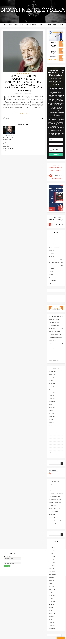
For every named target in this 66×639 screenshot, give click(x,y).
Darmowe (41, 24)
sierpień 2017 (52, 422)
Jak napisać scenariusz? (54, 247)
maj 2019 (51, 419)
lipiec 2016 (51, 434)
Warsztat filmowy (52, 280)
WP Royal (13, 573)
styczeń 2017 (52, 428)
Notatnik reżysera (33, 10)
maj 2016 (51, 437)
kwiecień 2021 (52, 389)
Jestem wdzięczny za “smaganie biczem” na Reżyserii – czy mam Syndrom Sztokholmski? (56, 357)
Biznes (50, 235)
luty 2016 (51, 446)
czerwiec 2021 (52, 386)
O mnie (16, 24)
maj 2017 (51, 425)
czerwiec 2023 (52, 377)
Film (49, 241)
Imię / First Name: (8, 561)
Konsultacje (51, 250)
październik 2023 (52, 371)
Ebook (50, 238)
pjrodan (7, 118)
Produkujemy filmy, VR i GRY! (28, 24)
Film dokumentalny (53, 244)
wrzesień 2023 (52, 374)
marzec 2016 (51, 443)
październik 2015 (52, 455)
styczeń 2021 (52, 392)
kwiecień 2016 (52, 440)
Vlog (10, 24)
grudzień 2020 (52, 395)
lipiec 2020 (51, 410)
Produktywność (52, 268)
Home (5, 24)
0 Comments (28, 93)
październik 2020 (52, 401)
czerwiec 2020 (52, 413)
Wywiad (27, 73)
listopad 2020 (52, 398)
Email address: (7, 556)
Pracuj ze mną (52, 24)
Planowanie (51, 253)
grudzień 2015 (52, 449)
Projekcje (51, 271)
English (60, 24)
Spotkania (51, 274)
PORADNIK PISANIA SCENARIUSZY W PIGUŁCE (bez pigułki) (56, 262)
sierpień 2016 (52, 431)
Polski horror (21, 73)
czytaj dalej (23, 113)
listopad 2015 (52, 452)
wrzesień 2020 (52, 404)
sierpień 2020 (52, 407)
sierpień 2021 (52, 383)
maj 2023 (51, 380)
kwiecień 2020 (52, 416)
